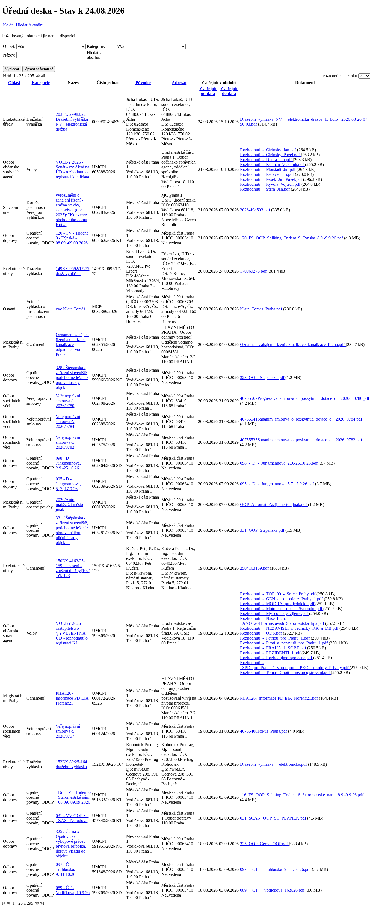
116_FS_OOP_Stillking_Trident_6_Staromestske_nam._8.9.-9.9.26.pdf (301, 794)
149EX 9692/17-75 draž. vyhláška (72, 271)
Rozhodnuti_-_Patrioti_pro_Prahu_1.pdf (275, 638)
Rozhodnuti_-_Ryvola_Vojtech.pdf (270, 184)
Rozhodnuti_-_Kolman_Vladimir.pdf (272, 164)
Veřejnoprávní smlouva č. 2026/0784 (68, 421)
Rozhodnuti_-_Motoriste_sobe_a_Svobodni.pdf (281, 608)
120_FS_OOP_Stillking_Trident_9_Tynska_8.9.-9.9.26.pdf (292, 238)
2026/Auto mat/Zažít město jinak (69, 504)
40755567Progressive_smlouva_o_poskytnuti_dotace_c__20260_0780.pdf (304, 398)
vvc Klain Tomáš (70, 309)
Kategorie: (96, 46)
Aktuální (35, 25)
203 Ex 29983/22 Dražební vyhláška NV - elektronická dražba (72, 121)
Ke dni (9, 25)
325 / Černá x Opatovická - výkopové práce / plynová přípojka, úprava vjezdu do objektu (71, 843)
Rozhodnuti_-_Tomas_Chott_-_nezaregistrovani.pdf (285, 672)
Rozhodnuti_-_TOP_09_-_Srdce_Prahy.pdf (278, 593)
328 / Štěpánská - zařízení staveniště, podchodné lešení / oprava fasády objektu (72, 377)
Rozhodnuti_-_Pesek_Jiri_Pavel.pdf (271, 179)
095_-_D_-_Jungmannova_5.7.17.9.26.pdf (277, 483)
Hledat (21, 25)
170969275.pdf (254, 271)
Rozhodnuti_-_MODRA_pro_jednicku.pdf (277, 603)
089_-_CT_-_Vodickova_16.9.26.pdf (273, 890)
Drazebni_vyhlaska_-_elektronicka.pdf (274, 764)
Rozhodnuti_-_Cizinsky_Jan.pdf (268, 149)
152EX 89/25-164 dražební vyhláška (71, 764)
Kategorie (41, 82)
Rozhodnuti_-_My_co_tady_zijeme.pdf (274, 613)
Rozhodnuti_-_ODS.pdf (261, 633)
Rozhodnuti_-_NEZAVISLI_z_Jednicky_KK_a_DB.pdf (289, 628)
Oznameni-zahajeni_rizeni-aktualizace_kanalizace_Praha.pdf (293, 344)
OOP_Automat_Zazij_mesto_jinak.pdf (274, 504)
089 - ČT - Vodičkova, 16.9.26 (73, 890)
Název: (9, 55)
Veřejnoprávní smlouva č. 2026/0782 (68, 442)
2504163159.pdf (255, 568)
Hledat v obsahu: (94, 55)
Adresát (179, 82)
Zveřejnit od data (208, 91)
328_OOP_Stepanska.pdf (262, 377)
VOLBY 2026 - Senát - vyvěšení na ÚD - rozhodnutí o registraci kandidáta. (73, 169)
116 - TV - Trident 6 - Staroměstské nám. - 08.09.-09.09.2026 (73, 797)
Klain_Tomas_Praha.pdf (261, 309)
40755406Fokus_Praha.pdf (264, 731)
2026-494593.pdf (255, 210)
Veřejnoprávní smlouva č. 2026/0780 (68, 401)
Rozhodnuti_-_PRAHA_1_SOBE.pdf (273, 648)
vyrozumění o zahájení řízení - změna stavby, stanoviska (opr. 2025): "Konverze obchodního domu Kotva (71, 210)
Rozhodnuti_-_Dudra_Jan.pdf (266, 159)
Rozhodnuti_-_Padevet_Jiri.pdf (267, 174)
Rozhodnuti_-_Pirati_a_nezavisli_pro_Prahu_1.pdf (284, 643)
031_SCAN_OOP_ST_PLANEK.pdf (273, 818)
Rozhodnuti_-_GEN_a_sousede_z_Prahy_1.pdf (282, 598)
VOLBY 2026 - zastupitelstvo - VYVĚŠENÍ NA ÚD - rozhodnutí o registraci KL (72, 633)
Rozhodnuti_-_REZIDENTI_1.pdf (270, 652)
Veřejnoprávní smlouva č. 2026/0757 (68, 731)
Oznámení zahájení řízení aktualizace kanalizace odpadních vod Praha (72, 344)
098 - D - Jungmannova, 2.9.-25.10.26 (68, 463)
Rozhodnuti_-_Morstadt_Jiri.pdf (268, 169)
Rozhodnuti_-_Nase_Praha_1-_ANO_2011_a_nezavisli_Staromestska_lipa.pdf (282, 621)
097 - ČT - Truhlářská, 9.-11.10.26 (65, 869)
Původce (143, 82)
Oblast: (9, 46)
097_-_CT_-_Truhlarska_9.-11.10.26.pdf (276, 869)
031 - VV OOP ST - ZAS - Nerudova (72, 818)
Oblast (14, 82)
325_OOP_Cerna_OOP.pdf (264, 843)
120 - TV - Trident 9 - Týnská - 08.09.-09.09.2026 (72, 238)
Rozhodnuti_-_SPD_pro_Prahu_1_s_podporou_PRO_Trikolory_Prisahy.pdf (295, 665)
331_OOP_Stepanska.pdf (262, 530)
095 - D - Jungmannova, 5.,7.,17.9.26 (68, 484)
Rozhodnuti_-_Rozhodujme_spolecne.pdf (276, 657)
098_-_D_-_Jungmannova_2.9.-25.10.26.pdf (279, 463)
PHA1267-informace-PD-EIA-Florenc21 (73, 698)
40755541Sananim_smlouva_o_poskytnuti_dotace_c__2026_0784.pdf (301, 419)
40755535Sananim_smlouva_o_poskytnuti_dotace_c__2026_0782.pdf (301, 439)
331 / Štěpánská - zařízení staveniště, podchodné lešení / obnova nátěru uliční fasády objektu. (72, 530)
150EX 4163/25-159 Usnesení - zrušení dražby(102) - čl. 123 (73, 568)
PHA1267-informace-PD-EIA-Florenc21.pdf (279, 698)
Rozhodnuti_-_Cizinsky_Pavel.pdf (270, 154)
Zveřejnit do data (229, 91)
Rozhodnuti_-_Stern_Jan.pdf (265, 189)
